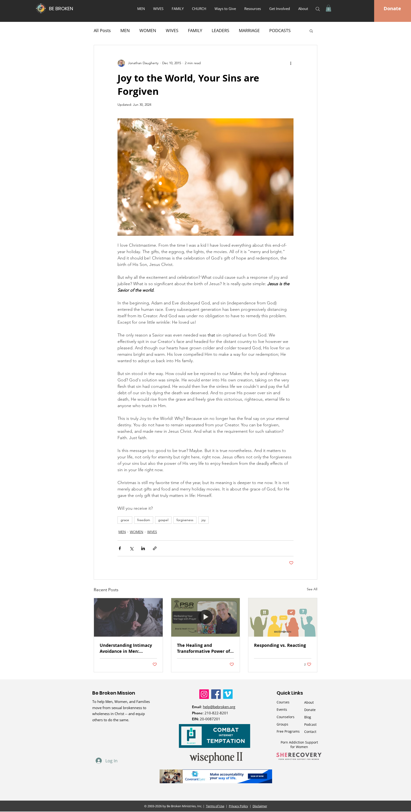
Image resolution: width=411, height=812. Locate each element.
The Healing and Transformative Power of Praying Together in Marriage (203, 648)
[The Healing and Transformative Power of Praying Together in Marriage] (205, 617)
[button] (226, 8)
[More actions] (291, 63)
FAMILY (195, 30)
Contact (310, 731)
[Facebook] (216, 694)
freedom (143, 520)
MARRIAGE (249, 30)
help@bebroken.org (219, 706)
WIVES (172, 30)
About (309, 702)
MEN (125, 30)
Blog (307, 717)
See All (312, 589)
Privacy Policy (238, 806)
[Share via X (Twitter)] (131, 548)
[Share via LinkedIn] (143, 548)
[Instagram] (204, 694)
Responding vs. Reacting (280, 645)
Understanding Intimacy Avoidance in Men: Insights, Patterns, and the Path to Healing (128, 648)
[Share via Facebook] (119, 548)
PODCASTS (280, 30)
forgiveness (184, 520)
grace (125, 520)
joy (203, 520)
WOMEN (147, 30)
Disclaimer (260, 806)
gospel (163, 520)
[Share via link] (154, 548)
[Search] (318, 9)
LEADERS (220, 30)
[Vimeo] (228, 694)
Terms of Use (215, 806)
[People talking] (282, 617)
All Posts (102, 30)
